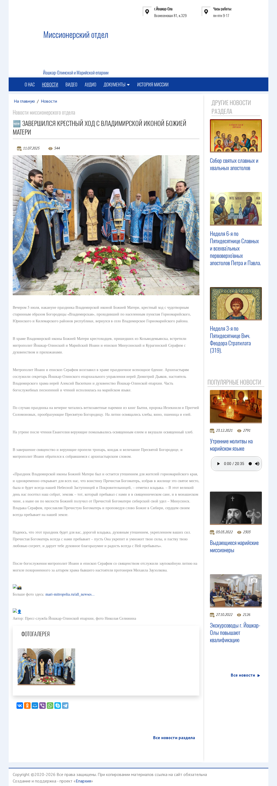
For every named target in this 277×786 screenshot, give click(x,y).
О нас (30, 84)
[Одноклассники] (27, 705)
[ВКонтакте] (20, 705)
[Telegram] (65, 705)
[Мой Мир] (35, 705)
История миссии (153, 84)
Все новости (243, 675)
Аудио (90, 84)
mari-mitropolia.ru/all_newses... (70, 594)
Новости (50, 84)
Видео (71, 84)
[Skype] (57, 705)
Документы (115, 84)
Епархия (83, 781)
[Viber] (42, 705)
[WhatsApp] (50, 705)
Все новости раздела (174, 737)
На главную (24, 101)
